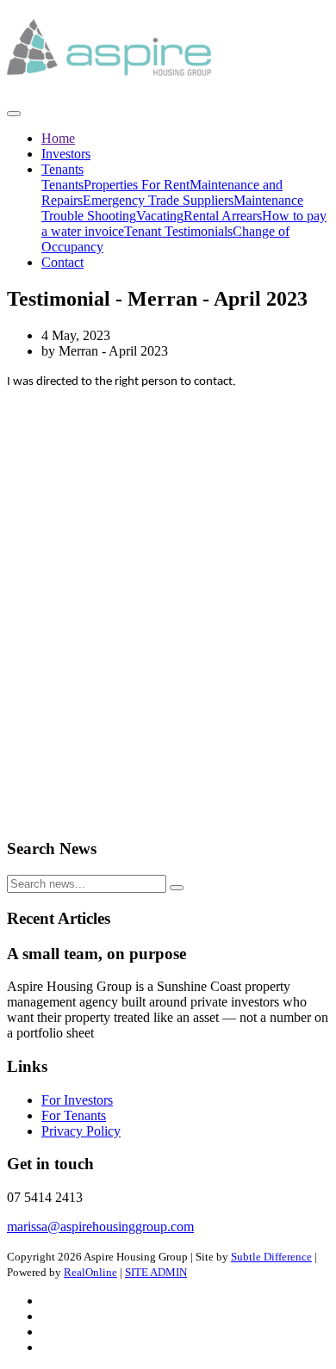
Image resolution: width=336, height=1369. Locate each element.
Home (58, 138)
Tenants (62, 169)
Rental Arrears (223, 215)
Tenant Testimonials (178, 231)
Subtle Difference (271, 1256)
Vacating (160, 215)
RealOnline (90, 1272)
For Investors (77, 1100)
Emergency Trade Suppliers (158, 200)
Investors (65, 153)
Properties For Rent (137, 184)
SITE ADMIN (156, 1272)
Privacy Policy (81, 1131)
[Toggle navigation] (14, 113)
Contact (62, 262)
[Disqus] (168, 605)
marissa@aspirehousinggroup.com (100, 1226)
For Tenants (73, 1115)
